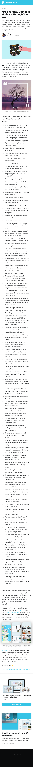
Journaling (5, 650)
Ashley (8, 34)
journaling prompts (13, 612)
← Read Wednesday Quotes (10, 669)
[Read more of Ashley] (4, 35)
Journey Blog (14, 754)
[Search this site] (27, 2)
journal (20, 610)
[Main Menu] (30, 2)
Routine (4, 8)
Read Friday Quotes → (24, 669)
